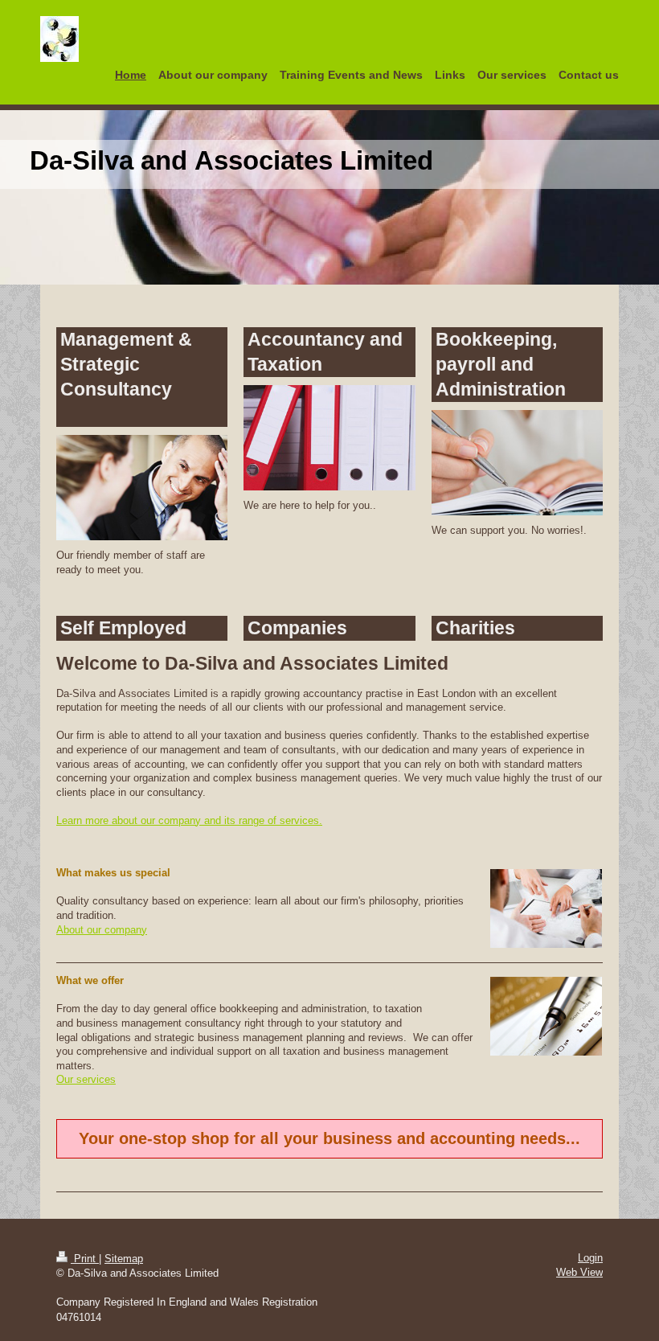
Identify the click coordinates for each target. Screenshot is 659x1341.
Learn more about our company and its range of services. (189, 820)
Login (590, 1258)
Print (85, 1259)
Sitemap (123, 1259)
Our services (86, 1079)
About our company (101, 930)
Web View (579, 1272)
